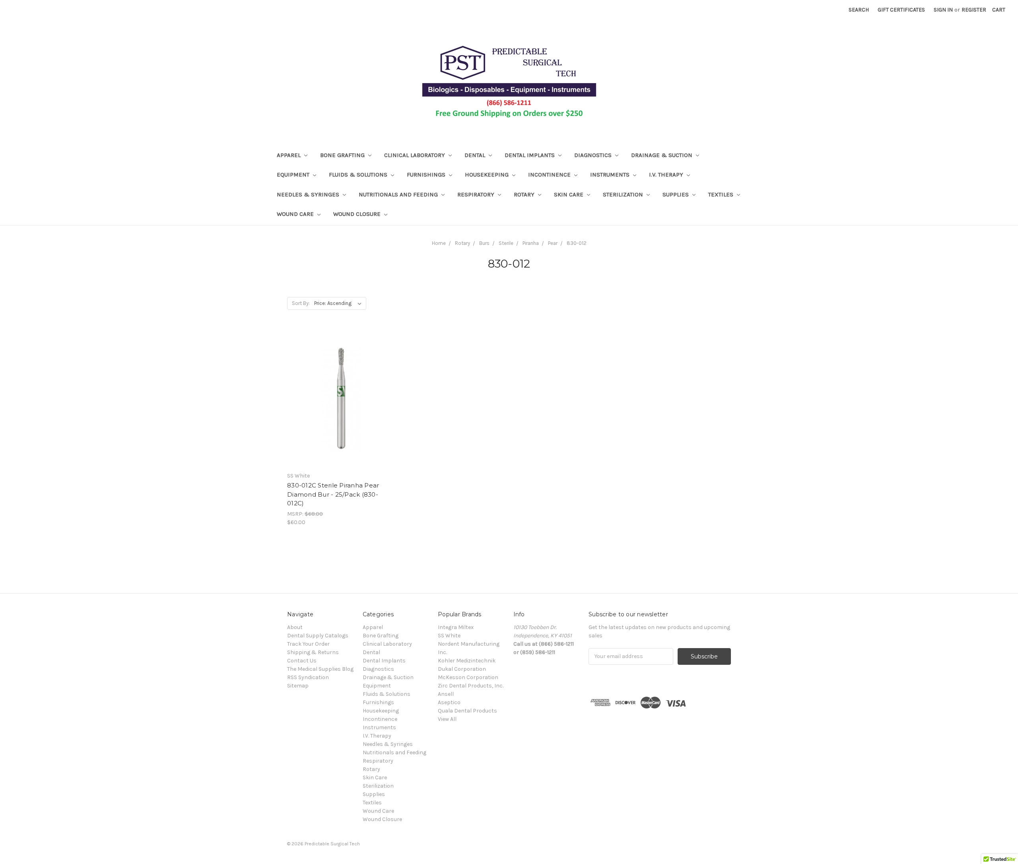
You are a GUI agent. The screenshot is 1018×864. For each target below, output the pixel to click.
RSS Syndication (308, 677)
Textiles (721, 194)
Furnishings (427, 174)
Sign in (943, 9)
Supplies (676, 194)
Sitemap (298, 685)
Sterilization (624, 194)
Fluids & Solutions (359, 174)
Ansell (446, 694)
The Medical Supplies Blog (320, 669)
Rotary (525, 194)
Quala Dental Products (467, 710)
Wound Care (296, 213)
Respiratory (476, 194)
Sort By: (301, 303)
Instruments (610, 174)
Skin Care (569, 194)
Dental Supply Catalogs (317, 635)
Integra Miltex (456, 627)
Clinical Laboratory (415, 155)
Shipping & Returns (313, 652)
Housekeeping (487, 174)
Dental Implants (530, 155)
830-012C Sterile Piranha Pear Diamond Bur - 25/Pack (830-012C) (333, 494)
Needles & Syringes (309, 194)
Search (859, 9)
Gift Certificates (901, 9)
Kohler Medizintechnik (466, 660)
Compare (337, 405)
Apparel (289, 155)
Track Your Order (308, 644)
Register (974, 9)
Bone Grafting (343, 155)
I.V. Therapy (667, 174)
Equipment (294, 174)
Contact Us (302, 660)
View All (447, 719)
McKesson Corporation (468, 677)
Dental (475, 155)
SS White (449, 635)
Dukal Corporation (462, 669)
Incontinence (550, 174)
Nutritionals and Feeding (399, 194)
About (295, 627)
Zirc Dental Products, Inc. (470, 685)
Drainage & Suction (662, 155)
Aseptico (449, 702)
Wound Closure (357, 213)
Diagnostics (593, 155)
